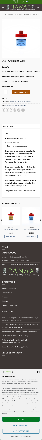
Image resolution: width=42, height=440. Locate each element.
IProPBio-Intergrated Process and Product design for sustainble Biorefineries (20, 319)
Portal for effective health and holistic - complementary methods (16, 341)
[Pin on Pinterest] (19, 110)
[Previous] (1, 224)
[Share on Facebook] (7, 110)
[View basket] (38, 7)
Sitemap (5, 301)
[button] (38, 372)
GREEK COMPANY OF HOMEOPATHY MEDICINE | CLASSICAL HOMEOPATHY (21, 326)
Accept (21, 419)
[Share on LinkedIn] (23, 110)
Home (5, 15)
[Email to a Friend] (15, 110)
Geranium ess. (9, 105)
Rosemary (24, 105)
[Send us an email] (17, 1)
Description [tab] (8, 126)
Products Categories (9, 305)
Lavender (17, 105)
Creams (36, 15)
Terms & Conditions (25, 436)
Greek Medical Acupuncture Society (15, 336)
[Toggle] (39, 305)
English (23, 2)
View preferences (21, 431)
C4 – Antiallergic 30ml (31, 229)
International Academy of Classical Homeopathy (19, 332)
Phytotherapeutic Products (20, 15)
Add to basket (21, 92)
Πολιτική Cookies (14, 436)
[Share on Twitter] (11, 110)
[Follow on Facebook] (14, 1)
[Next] (40, 224)
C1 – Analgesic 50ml (11, 229)
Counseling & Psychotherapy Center (15, 347)
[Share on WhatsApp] (3, 110)
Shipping (5, 297)
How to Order (7, 293)
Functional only (21, 425)
